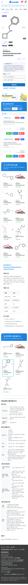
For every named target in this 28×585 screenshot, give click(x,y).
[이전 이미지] (3, 27)
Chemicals (6, 12)
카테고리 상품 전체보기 (9, 76)
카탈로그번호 (7, 108)
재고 (20, 108)
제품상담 (14, 84)
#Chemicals (12, 88)
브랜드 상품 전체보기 (9, 79)
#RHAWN (6, 88)
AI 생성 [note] (5, 16)
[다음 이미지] (24, 27)
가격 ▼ (14, 108)
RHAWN (5, 49)
